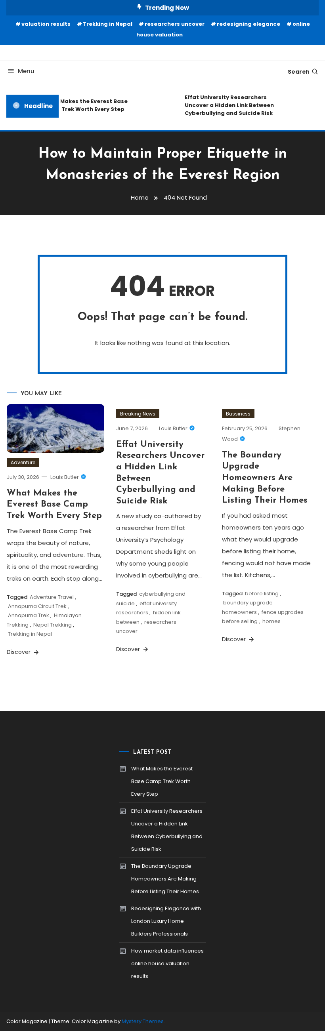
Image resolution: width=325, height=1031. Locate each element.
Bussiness (238, 413)
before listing (262, 593)
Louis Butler (64, 477)
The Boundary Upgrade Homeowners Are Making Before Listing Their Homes (265, 478)
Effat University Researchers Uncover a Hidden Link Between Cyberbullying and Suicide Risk (226, 105)
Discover (19, 652)
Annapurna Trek (28, 615)
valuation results (46, 24)
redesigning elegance (248, 24)
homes (271, 621)
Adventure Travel (52, 597)
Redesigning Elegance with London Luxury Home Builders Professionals (166, 921)
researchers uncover (175, 24)
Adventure (23, 462)
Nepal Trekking (52, 625)
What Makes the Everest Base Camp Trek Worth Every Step (82, 105)
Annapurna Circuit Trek (37, 606)
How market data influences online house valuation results (167, 963)
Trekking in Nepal (107, 24)
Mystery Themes (143, 1021)
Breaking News (137, 413)
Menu (26, 71)
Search (299, 72)
